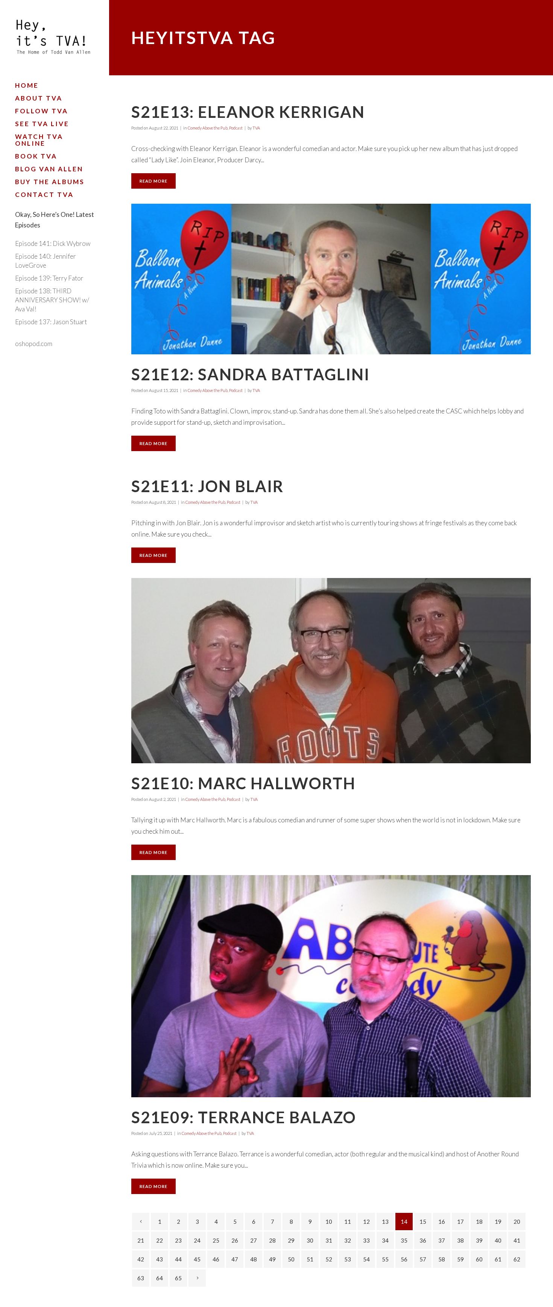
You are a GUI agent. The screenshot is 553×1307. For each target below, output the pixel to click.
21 (140, 1240)
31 (328, 1240)
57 (422, 1259)
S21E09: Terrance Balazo (243, 1117)
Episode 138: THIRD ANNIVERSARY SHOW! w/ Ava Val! (52, 300)
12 (366, 1221)
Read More (153, 180)
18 (479, 1221)
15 (422, 1221)
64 (159, 1278)
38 (460, 1240)
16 (441, 1221)
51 (310, 1259)
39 (479, 1240)
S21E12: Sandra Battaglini (250, 374)
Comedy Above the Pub (208, 127)
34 (385, 1240)
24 (197, 1240)
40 (498, 1240)
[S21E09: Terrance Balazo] (331, 986)
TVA (256, 127)
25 (216, 1240)
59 (460, 1259)
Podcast (236, 127)
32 (347, 1240)
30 (310, 1240)
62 (517, 1259)
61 (498, 1259)
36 (422, 1240)
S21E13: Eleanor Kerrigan (248, 111)
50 (291, 1259)
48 (253, 1259)
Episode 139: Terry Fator (49, 278)
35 (404, 1240)
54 (366, 1259)
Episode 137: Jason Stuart (51, 322)
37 (441, 1240)
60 (479, 1259)
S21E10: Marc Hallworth (243, 783)
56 (404, 1259)
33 (366, 1240)
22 (159, 1240)
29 (291, 1240)
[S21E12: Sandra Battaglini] (331, 279)
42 (140, 1259)
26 (234, 1240)
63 (140, 1278)
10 (328, 1221)
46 (216, 1259)
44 (178, 1259)
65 (178, 1278)
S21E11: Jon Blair (207, 486)
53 (347, 1259)
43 (159, 1259)
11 (347, 1221)
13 (385, 1221)
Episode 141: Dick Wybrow (53, 243)
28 (272, 1240)
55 (385, 1259)
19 (498, 1221)
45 (197, 1259)
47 (234, 1259)
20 (517, 1221)
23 (178, 1240)
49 (272, 1259)
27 (253, 1240)
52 (328, 1259)
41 (517, 1240)
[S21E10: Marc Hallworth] (331, 670)
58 (441, 1259)
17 (460, 1221)
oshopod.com (33, 344)
